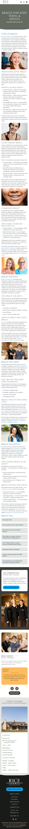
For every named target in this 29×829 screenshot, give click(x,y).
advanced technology (19, 411)
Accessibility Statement (18, 824)
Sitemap (24, 822)
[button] (26, 2)
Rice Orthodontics (7, 36)
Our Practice (14, 797)
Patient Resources (14, 801)
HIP (22, 826)
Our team (3, 322)
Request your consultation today (14, 512)
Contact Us (15, 804)
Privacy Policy (7, 824)
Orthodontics (14, 799)
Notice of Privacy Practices (11, 825)
